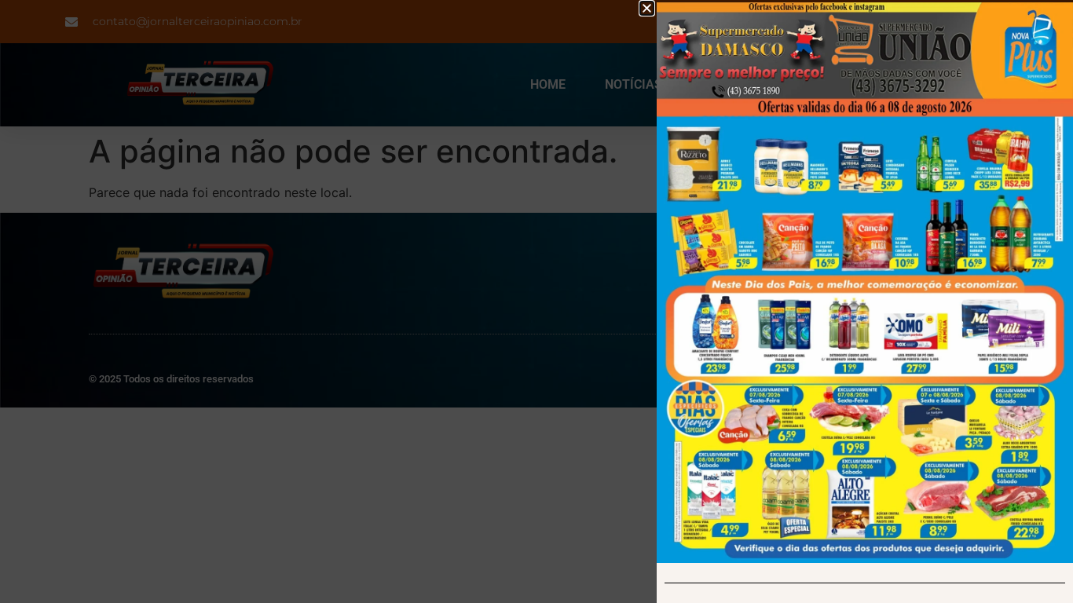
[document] (536, 301)
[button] (647, 8)
